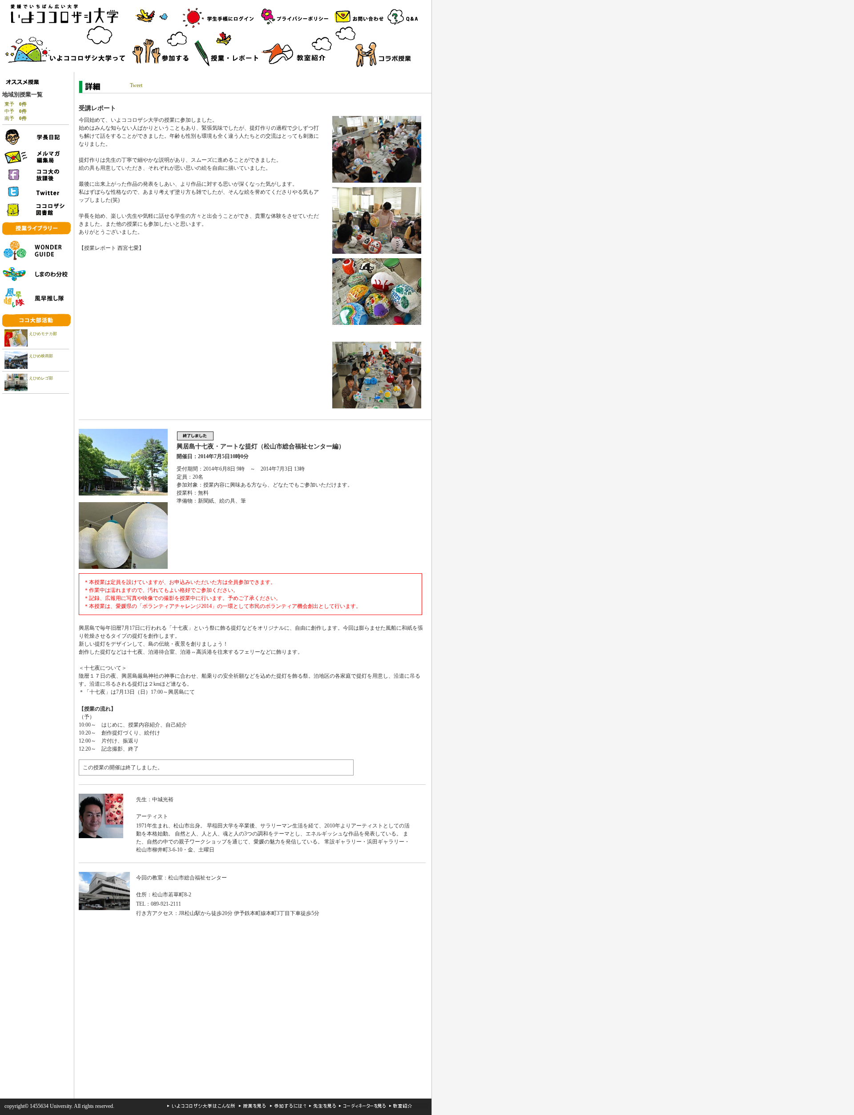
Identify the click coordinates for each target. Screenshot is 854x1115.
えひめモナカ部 (43, 334)
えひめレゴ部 (41, 378)
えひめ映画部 (41, 356)
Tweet (136, 85)
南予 (15, 118)
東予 (15, 104)
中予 (15, 111)
